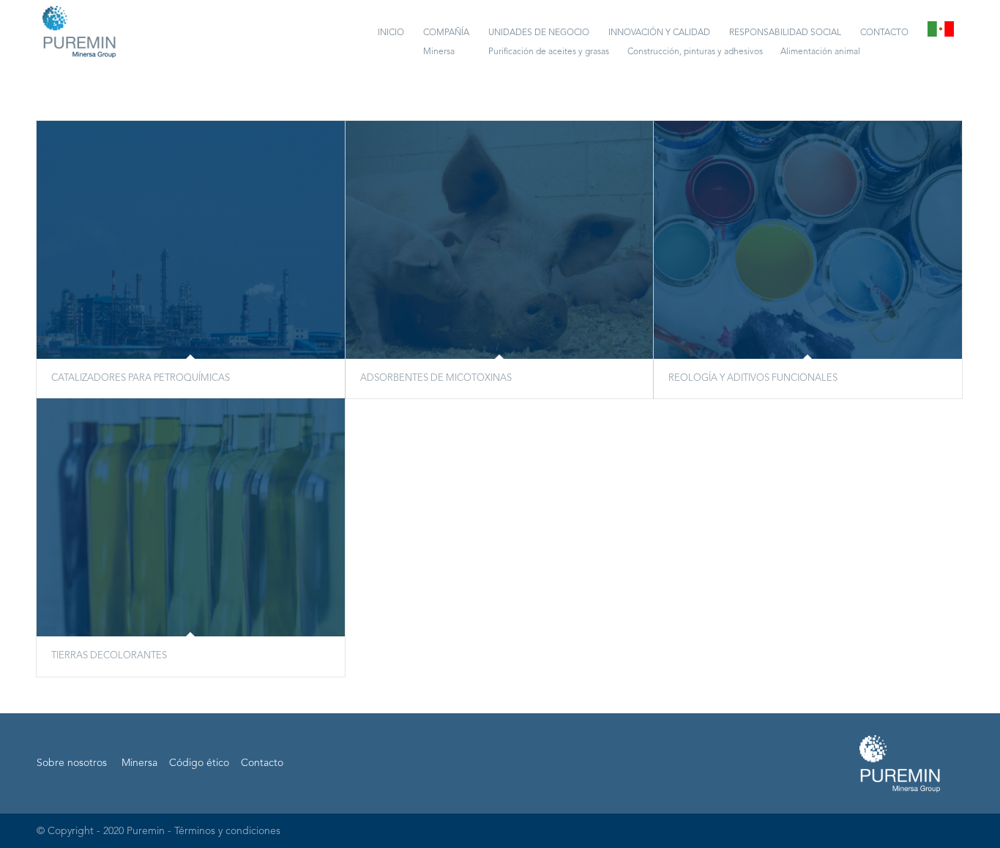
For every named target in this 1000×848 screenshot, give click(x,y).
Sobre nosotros (72, 763)
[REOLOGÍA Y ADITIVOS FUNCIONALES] (808, 240)
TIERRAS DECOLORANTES (109, 656)
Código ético (199, 763)
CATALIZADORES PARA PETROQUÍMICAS (140, 378)
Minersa (139, 763)
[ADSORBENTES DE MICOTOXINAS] (500, 240)
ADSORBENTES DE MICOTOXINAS (436, 378)
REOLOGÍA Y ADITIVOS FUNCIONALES (752, 378)
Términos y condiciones (227, 831)
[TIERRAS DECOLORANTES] (191, 517)
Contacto (262, 763)
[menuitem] (391, 33)
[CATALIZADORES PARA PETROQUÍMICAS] (191, 240)
